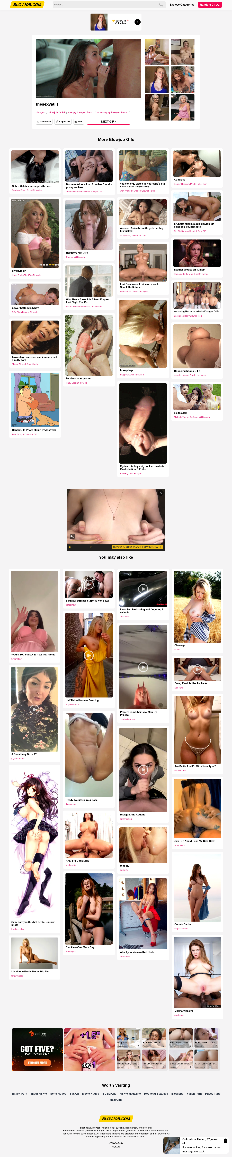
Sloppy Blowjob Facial (80, 112)
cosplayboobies (127, 719)
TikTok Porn (19, 1093)
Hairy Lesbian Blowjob (76, 383)
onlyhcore (179, 1015)
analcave (178, 688)
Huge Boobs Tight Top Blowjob (26, 275)
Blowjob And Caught (132, 814)
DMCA (113, 1142)
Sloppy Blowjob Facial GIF (132, 375)
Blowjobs (177, 1093)
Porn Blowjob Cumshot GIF (24, 434)
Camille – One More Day (80, 947)
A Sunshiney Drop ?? (24, 754)
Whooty (124, 865)
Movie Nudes (90, 1093)
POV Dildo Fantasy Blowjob (25, 312)
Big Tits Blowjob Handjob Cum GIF (190, 231)
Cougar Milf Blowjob (75, 257)
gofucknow (71, 605)
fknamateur (16, 659)
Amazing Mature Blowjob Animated (190, 375)
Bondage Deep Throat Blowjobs (27, 190)
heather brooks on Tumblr (189, 269)
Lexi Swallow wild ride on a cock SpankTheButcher (139, 285)
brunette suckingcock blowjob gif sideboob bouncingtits (194, 225)
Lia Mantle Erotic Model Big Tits (30, 971)
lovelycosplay (17, 929)
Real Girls (116, 1099)
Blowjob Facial (57, 112)
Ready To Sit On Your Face (81, 800)
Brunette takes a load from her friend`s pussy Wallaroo (89, 186)
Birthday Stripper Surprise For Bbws (87, 600)
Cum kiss (179, 179)
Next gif (108, 121)
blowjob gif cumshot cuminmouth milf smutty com (34, 358)
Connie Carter (182, 924)
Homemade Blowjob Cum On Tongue (191, 274)
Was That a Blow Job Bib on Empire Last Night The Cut (87, 301)
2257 (120, 1142)
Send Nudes (58, 1093)
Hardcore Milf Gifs (77, 252)
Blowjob (40, 112)
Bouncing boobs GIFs (187, 371)
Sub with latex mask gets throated (32, 186)
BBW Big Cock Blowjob (130, 473)
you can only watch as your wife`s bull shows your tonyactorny (142, 185)
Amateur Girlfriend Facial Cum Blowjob (84, 306)
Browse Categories (182, 4)
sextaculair (180, 413)
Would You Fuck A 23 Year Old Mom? (33, 654)
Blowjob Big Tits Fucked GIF (133, 235)
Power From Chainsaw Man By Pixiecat (138, 713)
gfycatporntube (18, 758)
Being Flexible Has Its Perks (191, 683)
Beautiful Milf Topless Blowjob (134, 291)
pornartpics (125, 956)
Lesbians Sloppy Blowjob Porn (188, 316)
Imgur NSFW (39, 1093)
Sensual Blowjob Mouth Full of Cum (190, 184)
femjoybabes (17, 976)
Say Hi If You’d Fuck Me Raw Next (194, 841)
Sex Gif (74, 1093)
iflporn (177, 650)
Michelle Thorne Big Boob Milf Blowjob (192, 417)
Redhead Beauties (156, 1093)
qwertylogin (19, 271)
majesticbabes (72, 704)
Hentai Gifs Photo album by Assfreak (34, 430)
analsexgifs (71, 865)
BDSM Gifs (109, 1093)
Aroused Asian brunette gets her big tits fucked (141, 229)
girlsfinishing (126, 819)
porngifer (124, 870)
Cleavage (179, 645)
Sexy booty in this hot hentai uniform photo (33, 923)
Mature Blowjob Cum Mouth (25, 364)
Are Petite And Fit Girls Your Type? (195, 766)
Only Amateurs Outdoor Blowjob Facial (138, 191)
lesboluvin (125, 616)
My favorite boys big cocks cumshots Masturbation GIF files (142, 468)
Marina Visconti (183, 1011)
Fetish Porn (194, 1093)
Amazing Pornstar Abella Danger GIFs (196, 311)
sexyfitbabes (180, 770)
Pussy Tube (212, 1093)
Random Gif (208, 4)
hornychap (126, 370)
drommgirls (71, 952)
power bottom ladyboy (25, 307)
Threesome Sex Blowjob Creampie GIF (84, 192)
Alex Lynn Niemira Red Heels (137, 952)
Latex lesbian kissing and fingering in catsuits (142, 611)
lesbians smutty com (78, 378)
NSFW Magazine (130, 1093)
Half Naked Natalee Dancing (82, 700)
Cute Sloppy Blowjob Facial (112, 112)
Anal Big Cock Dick (77, 860)
